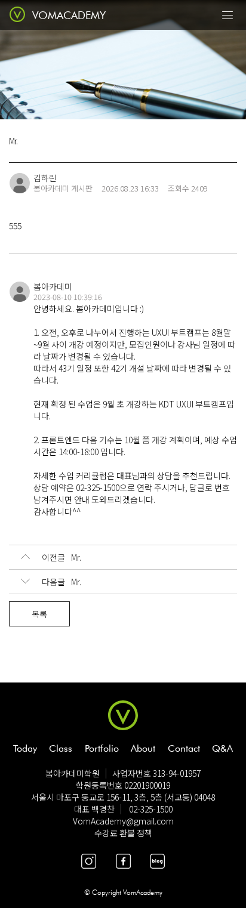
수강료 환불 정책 (123, 833)
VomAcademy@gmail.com (123, 821)
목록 (39, 614)
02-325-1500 (151, 809)
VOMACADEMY (69, 15)
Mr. (61, 557)
